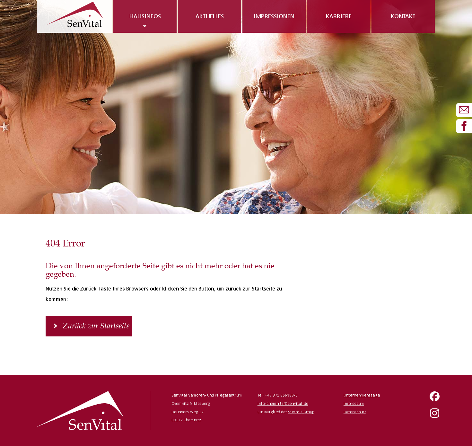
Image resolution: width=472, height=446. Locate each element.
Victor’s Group (301, 411)
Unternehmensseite (362, 395)
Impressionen (274, 16)
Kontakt (403, 16)
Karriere (339, 16)
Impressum (354, 403)
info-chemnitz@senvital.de (283, 403)
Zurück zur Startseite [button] (96, 326)
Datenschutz (355, 411)
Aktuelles (210, 16)
